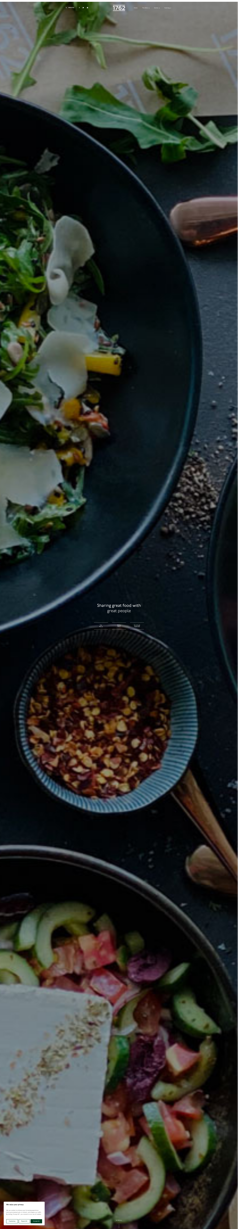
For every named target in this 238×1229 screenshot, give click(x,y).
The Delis (145, 8)
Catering (166, 8)
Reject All (24, 1221)
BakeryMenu (119, 626)
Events (156, 8)
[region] (24, 1213)
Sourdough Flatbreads (137, 626)
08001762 (71, 7)
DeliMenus (101, 626)
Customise (12, 1221)
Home (136, 8)
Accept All (36, 1221)
